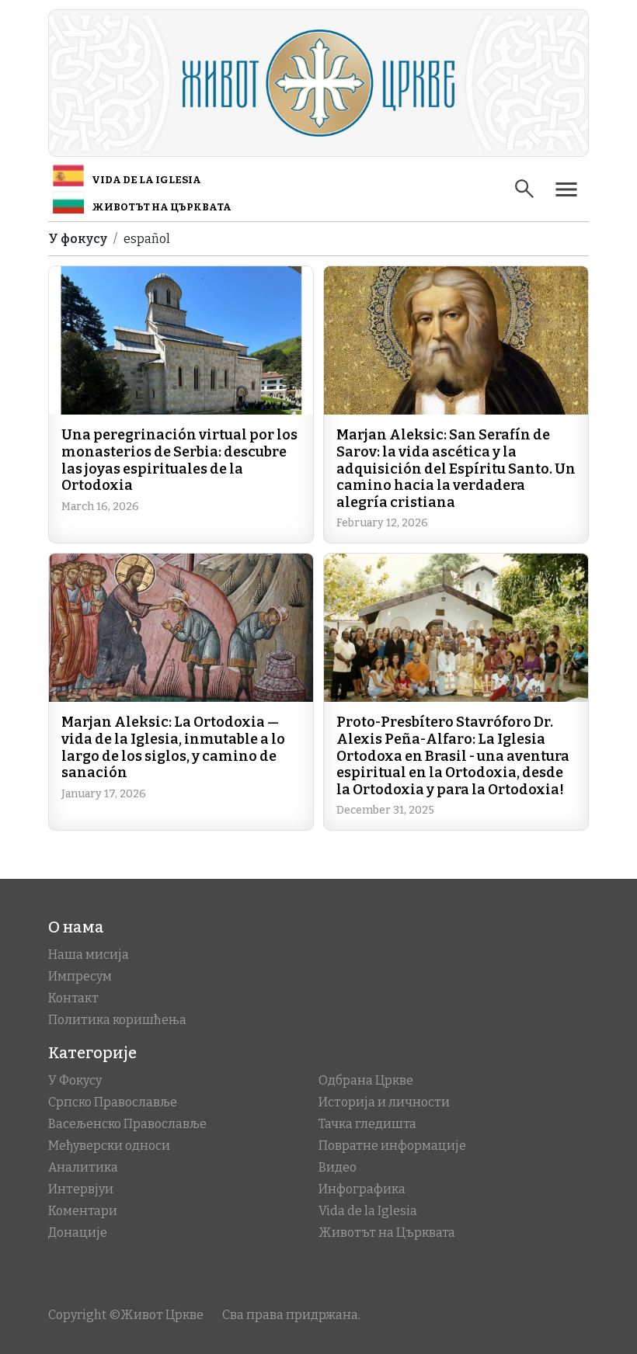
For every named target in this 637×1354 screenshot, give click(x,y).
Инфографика (362, 1189)
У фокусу (77, 238)
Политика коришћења (117, 1019)
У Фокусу (75, 1080)
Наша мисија (88, 954)
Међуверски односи (109, 1145)
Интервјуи (80, 1189)
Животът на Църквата (161, 207)
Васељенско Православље (127, 1123)
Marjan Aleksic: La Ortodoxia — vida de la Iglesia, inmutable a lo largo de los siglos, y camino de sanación (173, 747)
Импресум (80, 976)
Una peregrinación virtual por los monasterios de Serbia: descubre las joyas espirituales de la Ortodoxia (179, 460)
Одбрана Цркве (365, 1080)
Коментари (82, 1210)
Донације (77, 1232)
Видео (337, 1167)
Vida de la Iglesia (146, 180)
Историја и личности (384, 1102)
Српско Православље (112, 1102)
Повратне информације (392, 1145)
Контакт (73, 998)
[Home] (318, 83)
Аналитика (83, 1167)
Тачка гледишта (367, 1123)
